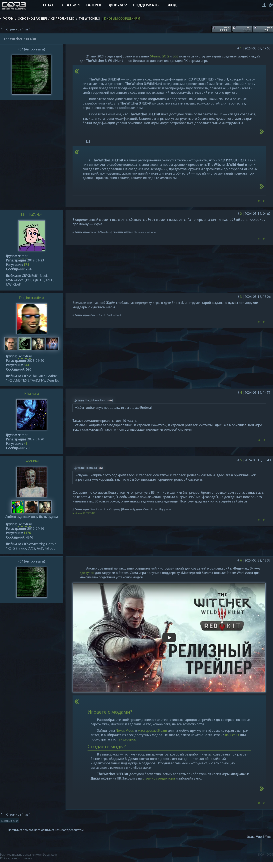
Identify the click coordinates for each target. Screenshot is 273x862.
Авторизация (264, 5)
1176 (27, 533)
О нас (48, 5)
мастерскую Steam (152, 731)
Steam (155, 56)
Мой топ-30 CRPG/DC (84, 513)
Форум (116, 5)
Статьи (69, 5)
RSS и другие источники (16, 858)
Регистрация (271, 5)
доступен (87, 573)
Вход (171, 5)
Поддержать (145, 5)
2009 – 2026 (265, 854)
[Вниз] (264, 202)
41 (25, 444)
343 (26, 365)
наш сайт (232, 735)
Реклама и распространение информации (28, 854)
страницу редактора (158, 779)
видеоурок (127, 739)
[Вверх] (259, 202)
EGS (175, 56)
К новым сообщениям (122, 18)
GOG (165, 56)
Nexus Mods (125, 731)
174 (26, 265)
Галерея (93, 5)
